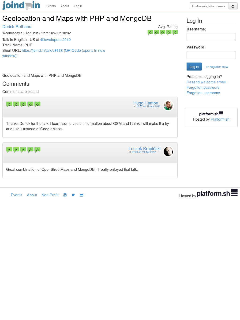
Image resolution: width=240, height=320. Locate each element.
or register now (217, 66)
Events (51, 6)
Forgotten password (203, 87)
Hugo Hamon (145, 103)
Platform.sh (220, 119)
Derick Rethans (16, 26)
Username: (196, 29)
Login (78, 6)
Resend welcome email (206, 82)
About (64, 6)
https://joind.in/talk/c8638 (42, 50)
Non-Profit (49, 194)
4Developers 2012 (55, 39)
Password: (196, 47)
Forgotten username (203, 92)
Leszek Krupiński (145, 148)
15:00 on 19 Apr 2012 (143, 152)
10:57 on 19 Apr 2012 (148, 106)
